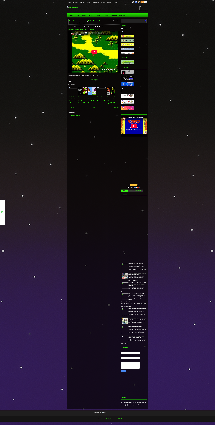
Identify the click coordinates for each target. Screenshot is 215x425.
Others (106, 15)
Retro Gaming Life (108, 419)
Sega (78, 15)
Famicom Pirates (92, 21)
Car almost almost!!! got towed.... (128, 301)
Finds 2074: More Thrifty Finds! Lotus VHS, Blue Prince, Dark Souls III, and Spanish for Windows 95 (137, 284)
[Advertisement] (131, 148)
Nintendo (71, 15)
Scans (88, 2)
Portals (114, 15)
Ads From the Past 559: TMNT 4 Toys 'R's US (137, 318)
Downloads (95, 2)
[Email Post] (69, 81)
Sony (84, 15)
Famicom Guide (83, 21)
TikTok (115, 2)
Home (69, 2)
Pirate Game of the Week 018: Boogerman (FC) (101, 99)
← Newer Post (71, 107)
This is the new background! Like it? (136, 293)
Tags (130, 190)
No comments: (91, 29)
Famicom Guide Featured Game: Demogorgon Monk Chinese (85, 27)
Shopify (109, 2)
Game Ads (82, 2)
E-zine (75, 2)
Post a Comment (75, 115)
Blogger (123, 419)
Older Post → (117, 107)
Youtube (103, 2)
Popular (124, 190)
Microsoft (99, 15)
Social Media (123, 15)
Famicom (90, 15)
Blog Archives (138, 190)
